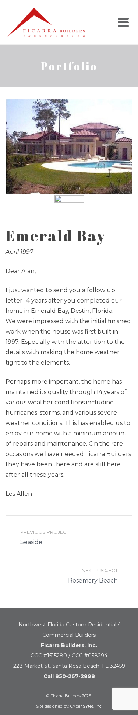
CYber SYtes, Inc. (86, 706)
